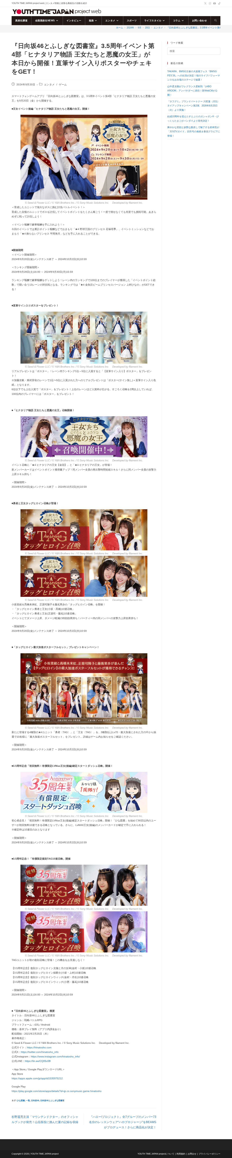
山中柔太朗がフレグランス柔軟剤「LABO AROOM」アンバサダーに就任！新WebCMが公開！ (192, 90)
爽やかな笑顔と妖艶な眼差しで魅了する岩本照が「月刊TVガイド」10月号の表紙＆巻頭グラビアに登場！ (193, 131)
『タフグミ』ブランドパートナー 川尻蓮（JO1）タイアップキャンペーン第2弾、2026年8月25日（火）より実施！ (193, 105)
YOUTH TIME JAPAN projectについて (156, 1154)
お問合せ (192, 1154)
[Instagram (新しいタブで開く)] (210, 3)
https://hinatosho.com (39, 1047)
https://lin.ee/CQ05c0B (38, 1061)
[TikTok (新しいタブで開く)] (218, 3)
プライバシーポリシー (209, 1154)
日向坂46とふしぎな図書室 (52, 1100)
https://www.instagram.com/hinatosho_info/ (55, 1056)
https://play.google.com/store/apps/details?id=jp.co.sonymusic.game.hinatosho (57, 1091)
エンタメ (49, 84)
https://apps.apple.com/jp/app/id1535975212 (37, 1078)
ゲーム (63, 84)
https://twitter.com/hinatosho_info (40, 1052)
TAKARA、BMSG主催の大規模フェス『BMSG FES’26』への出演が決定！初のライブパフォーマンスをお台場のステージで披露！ (193, 75)
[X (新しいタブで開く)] (205, 3)
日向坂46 (35, 1100)
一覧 (28, 1100)
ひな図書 (21, 1100)
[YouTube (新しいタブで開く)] (214, 3)
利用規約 (181, 1154)
